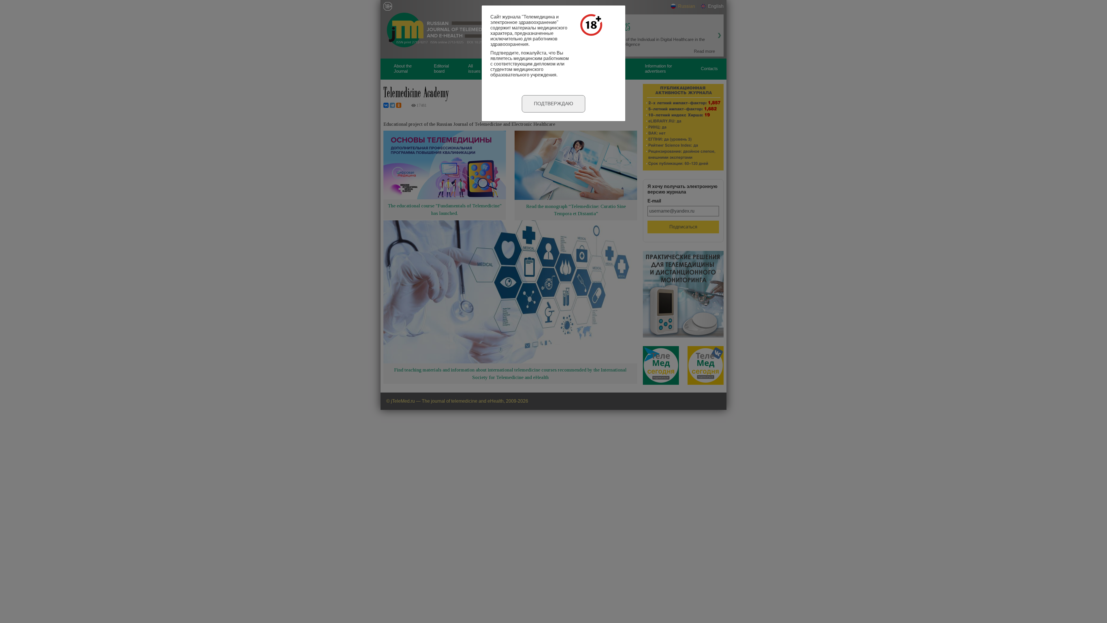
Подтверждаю (553, 103)
